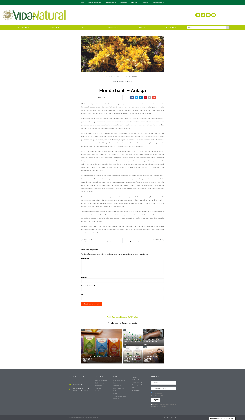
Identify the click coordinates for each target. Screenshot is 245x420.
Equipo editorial (109, 2)
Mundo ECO (112, 27)
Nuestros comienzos (94, 2)
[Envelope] (213, 15)
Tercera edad (170, 27)
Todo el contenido (21, 27)
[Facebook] (197, 15)
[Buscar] (227, 27)
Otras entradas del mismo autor (122, 81)
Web (82, 294)
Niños (141, 27)
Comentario (85, 258)
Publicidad (134, 2)
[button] (132, 97)
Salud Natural (54, 27)
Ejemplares (123, 2)
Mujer (83, 27)
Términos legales (157, 2)
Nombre (84, 277)
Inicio (82, 2)
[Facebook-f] (164, 417)
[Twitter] (203, 15)
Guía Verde (144, 2)
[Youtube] (208, 15)
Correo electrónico (88, 286)
